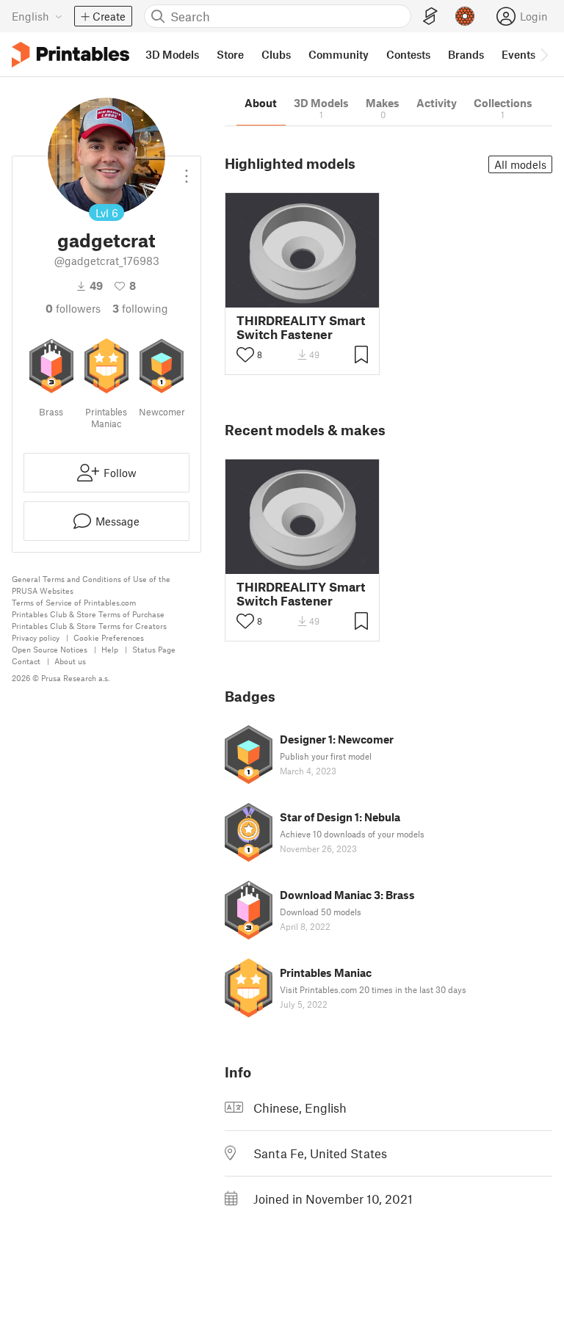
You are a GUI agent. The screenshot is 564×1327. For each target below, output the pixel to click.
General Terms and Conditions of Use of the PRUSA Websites (91, 584)
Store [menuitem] (230, 54)
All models (520, 164)
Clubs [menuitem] (276, 54)
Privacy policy (35, 637)
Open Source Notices (49, 649)
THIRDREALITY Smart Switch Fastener (300, 327)
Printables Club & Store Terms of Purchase (88, 614)
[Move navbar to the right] (543, 54)
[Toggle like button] (245, 354)
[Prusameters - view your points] (464, 16)
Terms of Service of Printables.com (74, 602)
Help (109, 649)
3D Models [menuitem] (172, 54)
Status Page (154, 649)
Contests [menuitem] (408, 54)
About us (70, 661)
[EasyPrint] (430, 16)
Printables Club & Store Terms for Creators (89, 625)
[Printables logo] (70, 55)
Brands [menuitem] (466, 54)
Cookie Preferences (108, 637)
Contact (26, 661)
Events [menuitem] (518, 54)
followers (73, 308)
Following (140, 308)
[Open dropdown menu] (186, 170)
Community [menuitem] (338, 54)
